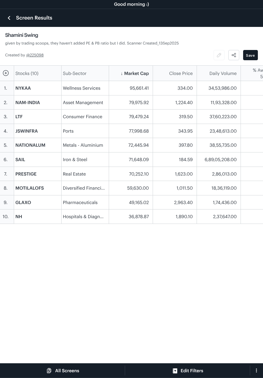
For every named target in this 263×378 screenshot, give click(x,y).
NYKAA (23, 88)
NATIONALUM (30, 145)
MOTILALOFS (29, 188)
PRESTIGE (26, 174)
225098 (37, 55)
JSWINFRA (26, 131)
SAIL (20, 159)
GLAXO (23, 202)
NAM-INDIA (27, 102)
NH (18, 216)
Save (250, 55)
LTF (19, 116)
